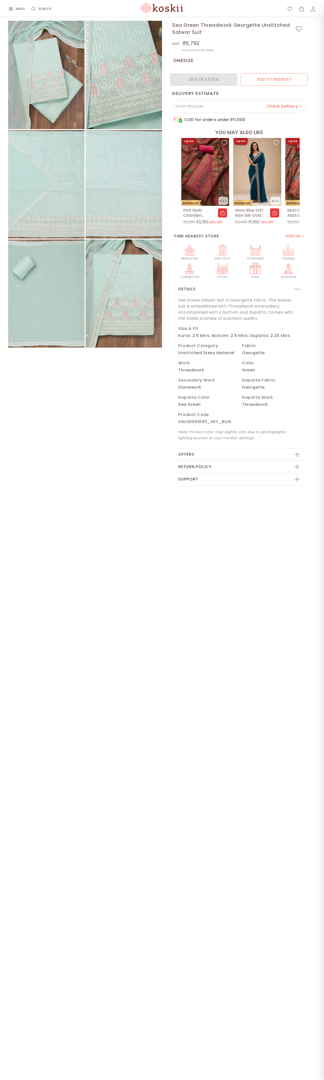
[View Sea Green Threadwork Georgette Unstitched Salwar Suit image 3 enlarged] (46, 184)
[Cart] (301, 9)
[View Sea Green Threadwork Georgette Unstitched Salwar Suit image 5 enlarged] (46, 293)
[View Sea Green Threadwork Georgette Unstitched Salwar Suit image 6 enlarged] (124, 293)
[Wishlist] (290, 9)
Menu (20, 9)
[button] (222, 212)
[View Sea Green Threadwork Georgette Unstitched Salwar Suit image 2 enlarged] (124, 75)
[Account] (313, 9)
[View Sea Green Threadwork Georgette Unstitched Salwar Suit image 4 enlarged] (124, 184)
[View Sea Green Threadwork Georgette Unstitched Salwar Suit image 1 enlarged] (46, 75)
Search (45, 9)
